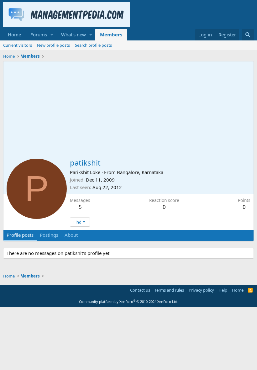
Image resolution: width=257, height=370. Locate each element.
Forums (38, 34)
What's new (73, 34)
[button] (52, 34)
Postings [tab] (49, 235)
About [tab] (71, 235)
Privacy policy (201, 290)
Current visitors (17, 45)
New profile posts (53, 45)
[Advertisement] (128, 108)
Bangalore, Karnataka (140, 172)
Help (222, 290)
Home (14, 34)
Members (111, 34)
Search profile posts (93, 45)
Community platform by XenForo (128, 301)
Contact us (140, 290)
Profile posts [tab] (20, 235)
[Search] (248, 34)
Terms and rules (169, 290)
